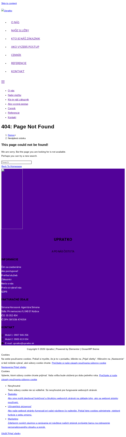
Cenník (12, 108)
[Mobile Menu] (3, 81)
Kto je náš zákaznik (18, 99)
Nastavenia (7, 367)
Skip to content (9, 3)
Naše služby (14, 95)
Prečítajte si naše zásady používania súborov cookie (79, 363)
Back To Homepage (11, 166)
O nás (11, 90)
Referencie (14, 112)
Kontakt (12, 117)
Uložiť (4, 433)
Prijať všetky (20, 367)
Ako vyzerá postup (18, 104)
